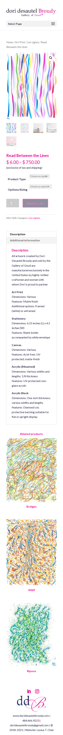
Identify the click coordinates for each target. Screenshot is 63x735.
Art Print (20, 42)
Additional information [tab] (25, 240)
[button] (51, 58)
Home (9, 42)
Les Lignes (33, 42)
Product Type (17, 179)
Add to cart (35, 203)
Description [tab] (17, 234)
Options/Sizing (17, 189)
